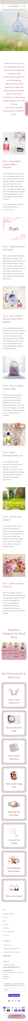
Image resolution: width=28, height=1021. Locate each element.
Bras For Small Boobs (8, 931)
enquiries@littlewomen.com (11, 967)
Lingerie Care (6, 955)
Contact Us (6, 928)
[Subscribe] (23, 990)
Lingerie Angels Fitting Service (11, 948)
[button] (3, 6)
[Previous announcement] (3, 2)
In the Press (6, 935)
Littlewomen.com (8, 970)
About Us (5, 924)
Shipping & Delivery (8, 914)
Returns (5, 917)
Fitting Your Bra (7, 945)
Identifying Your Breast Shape (11, 952)
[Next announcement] (25, 2)
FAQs (4, 921)
